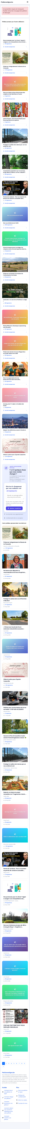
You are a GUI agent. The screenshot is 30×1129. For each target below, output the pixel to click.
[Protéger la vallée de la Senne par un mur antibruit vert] (15, 141)
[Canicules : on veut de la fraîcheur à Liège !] (15, 296)
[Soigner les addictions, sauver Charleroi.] (15, 425)
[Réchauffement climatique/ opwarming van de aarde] (15, 322)
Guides (4, 1087)
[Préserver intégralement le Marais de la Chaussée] (15, 62)
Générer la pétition (15, 508)
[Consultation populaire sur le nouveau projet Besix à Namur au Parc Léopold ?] (15, 167)
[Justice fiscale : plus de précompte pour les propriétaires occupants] (15, 115)
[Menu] (27, 2)
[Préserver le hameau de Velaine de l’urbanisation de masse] (15, 269)
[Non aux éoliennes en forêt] (15, 218)
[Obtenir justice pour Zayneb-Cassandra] (15, 450)
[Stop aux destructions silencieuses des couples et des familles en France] (15, 88)
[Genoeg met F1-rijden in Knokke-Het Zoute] (15, 400)
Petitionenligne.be (7, 2)
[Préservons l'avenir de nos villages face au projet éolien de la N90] (15, 348)
